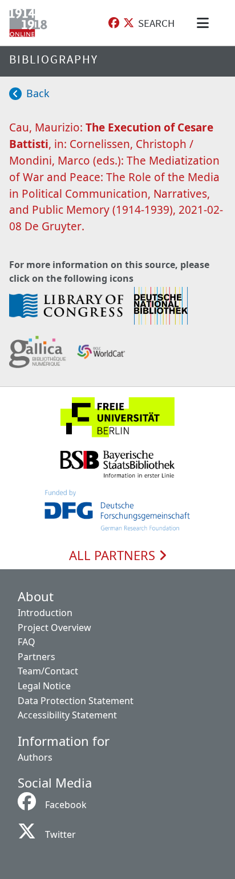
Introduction (45, 612)
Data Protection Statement (75, 700)
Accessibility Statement (67, 715)
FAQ (26, 642)
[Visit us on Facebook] (113, 23)
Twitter (60, 834)
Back (38, 93)
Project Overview (54, 627)
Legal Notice (44, 686)
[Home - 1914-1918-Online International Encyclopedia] (30, 23)
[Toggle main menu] (205, 22)
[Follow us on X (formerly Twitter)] (128, 23)
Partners (36, 656)
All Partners (114, 555)
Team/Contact (48, 671)
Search (156, 23)
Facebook (66, 804)
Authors (35, 757)
